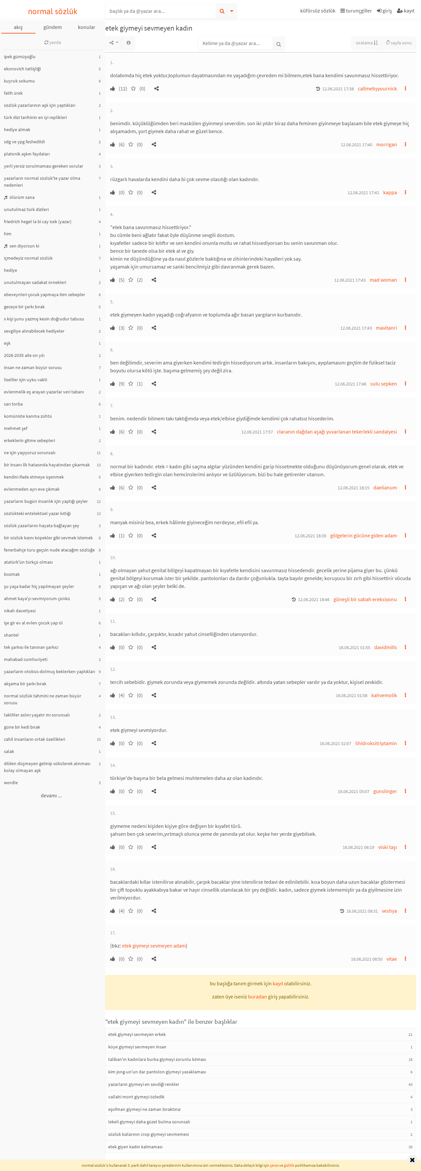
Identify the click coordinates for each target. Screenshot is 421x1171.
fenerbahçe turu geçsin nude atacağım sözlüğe (49, 550)
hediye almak (17, 129)
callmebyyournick (377, 88)
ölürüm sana (22, 197)
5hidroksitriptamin (376, 743)
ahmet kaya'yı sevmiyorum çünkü (37, 598)
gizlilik (289, 1165)
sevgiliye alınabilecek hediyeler (34, 331)
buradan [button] (257, 996)
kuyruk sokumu (19, 81)
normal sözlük (53, 11)
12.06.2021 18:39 (310, 536)
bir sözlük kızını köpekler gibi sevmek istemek (48, 538)
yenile (54, 42)
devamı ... (51, 795)
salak (9, 751)
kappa (390, 192)
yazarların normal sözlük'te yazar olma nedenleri (42, 181)
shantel (11, 635)
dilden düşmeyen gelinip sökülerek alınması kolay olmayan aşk (47, 767)
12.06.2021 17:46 (350, 384)
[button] (318, 11)
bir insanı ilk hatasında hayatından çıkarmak (47, 465)
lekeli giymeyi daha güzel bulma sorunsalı (149, 1122)
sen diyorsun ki (24, 246)
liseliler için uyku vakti (25, 380)
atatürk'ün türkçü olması (28, 562)
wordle (11, 782)
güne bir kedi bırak (22, 727)
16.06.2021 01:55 (354, 647)
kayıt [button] (278, 983)
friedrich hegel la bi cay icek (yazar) (37, 221)
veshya (389, 910)
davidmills (385, 647)
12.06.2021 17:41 (363, 193)
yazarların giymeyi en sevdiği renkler (143, 1084)
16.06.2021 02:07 (335, 743)
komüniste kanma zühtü (28, 416)
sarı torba (13, 404)
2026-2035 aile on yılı (24, 355)
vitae (391, 958)
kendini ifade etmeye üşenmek (34, 477)
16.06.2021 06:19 (358, 847)
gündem (52, 27)
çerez (274, 1165)
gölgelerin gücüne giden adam (363, 535)
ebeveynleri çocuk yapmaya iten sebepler (44, 294)
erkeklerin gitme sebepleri (29, 440)
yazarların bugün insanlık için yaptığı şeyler (46, 501)
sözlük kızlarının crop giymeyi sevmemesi (148, 1134)
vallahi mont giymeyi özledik (136, 1097)
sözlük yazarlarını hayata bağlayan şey (41, 525)
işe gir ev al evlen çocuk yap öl (33, 623)
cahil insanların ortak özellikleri (34, 739)
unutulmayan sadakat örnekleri (35, 282)
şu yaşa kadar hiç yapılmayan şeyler (39, 586)
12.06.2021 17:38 (338, 89)
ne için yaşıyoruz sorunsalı (29, 453)
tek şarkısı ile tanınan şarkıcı (31, 647)
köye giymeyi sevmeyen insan (137, 1047)
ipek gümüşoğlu (20, 56)
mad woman (383, 279)
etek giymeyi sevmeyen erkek (137, 1034)
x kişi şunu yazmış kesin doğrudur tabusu (44, 319)
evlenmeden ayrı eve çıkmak (32, 489)
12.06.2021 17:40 (356, 145)
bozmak (12, 574)
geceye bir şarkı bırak (24, 307)
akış (18, 27)
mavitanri (386, 327)
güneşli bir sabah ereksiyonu (365, 599)
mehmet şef (15, 428)
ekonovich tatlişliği (22, 69)
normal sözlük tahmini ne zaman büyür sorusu (42, 699)
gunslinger (385, 791)
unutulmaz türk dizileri (26, 209)
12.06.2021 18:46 (314, 599)
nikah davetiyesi (20, 611)
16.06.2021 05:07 (353, 791)
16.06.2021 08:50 (367, 959)
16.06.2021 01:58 (351, 695)
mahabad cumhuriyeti (25, 659)
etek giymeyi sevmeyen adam (154, 945)
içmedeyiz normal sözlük (28, 258)
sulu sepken (383, 383)
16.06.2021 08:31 (362, 911)
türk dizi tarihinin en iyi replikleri (35, 117)
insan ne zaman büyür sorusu (33, 367)
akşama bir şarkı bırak (25, 684)
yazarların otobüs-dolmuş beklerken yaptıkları (49, 671)
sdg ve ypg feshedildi (24, 142)
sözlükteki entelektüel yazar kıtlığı (37, 513)
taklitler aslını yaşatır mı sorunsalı (37, 715)
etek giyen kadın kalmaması (135, 1147)
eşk (7, 343)
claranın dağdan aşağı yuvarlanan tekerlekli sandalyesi (337, 431)
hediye (10, 270)
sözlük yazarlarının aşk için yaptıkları (39, 105)
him (8, 234)
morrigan (386, 144)
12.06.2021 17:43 (350, 280)
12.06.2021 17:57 (257, 432)
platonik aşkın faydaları (27, 154)
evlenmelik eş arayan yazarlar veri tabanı (44, 392)
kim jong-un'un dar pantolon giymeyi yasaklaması (157, 1072)
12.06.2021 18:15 (353, 488)
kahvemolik (384, 695)
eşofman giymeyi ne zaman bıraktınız (144, 1109)
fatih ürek (13, 93)
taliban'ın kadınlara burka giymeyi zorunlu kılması (157, 1059)
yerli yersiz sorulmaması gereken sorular (43, 166)
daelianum (385, 487)
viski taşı (387, 847)
